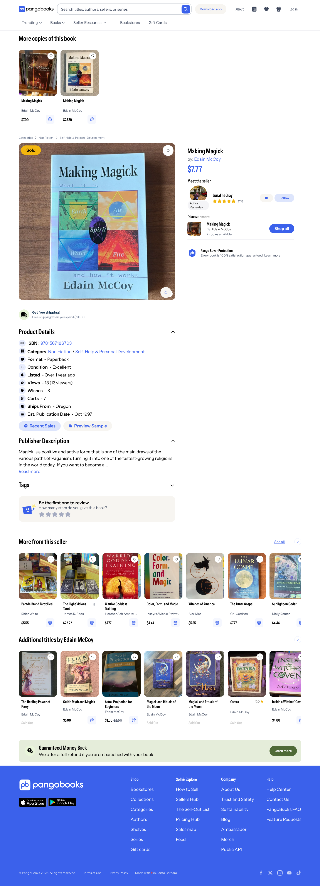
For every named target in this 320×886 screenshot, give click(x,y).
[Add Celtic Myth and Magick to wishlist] (92, 656)
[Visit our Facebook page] (261, 873)
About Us (230, 789)
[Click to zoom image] (97, 221)
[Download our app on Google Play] (62, 802)
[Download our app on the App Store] (33, 802)
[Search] (186, 9)
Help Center (278, 789)
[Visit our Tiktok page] (298, 873)
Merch (227, 839)
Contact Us (277, 799)
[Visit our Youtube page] (289, 873)
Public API (231, 849)
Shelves (138, 829)
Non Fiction (46, 137)
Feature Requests (283, 819)
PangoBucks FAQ (283, 809)
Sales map (186, 829)
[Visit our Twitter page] (270, 873)
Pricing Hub (188, 819)
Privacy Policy (118, 873)
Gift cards (140, 849)
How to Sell (187, 789)
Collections (142, 799)
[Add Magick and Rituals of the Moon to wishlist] (176, 656)
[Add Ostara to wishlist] (259, 656)
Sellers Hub (187, 799)
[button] (97, 332)
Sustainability (234, 809)
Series (137, 839)
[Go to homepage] (36, 9)
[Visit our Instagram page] (280, 873)
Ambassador (234, 829)
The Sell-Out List (193, 809)
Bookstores (130, 22)
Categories (26, 137)
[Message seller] (266, 198)
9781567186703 (56, 343)
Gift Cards (158, 22)
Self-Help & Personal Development (82, 137)
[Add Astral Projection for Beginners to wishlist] (134, 656)
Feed (181, 839)
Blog (225, 819)
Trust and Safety (237, 799)
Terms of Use (92, 873)
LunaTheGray (222, 195)
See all (279, 541)
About (240, 9)
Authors (139, 819)
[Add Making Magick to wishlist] (168, 150)
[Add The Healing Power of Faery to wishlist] (50, 656)
